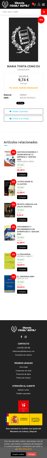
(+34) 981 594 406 (23, 348)
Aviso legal (24, 367)
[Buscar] (44, 12)
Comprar (22, 175)
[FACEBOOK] (21, 337)
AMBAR (23, 95)
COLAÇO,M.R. (23, 70)
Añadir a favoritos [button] (20, 111)
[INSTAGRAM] (26, 337)
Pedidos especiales (23, 393)
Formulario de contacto (23, 355)
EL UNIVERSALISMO (25, 277)
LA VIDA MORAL (24, 254)
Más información (25, 449)
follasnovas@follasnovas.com (23, 351)
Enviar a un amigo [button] (20, 118)
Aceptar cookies (18, 454)
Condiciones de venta (23, 371)
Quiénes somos (23, 390)
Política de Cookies (23, 378)
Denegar (32, 454)
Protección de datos (23, 374)
